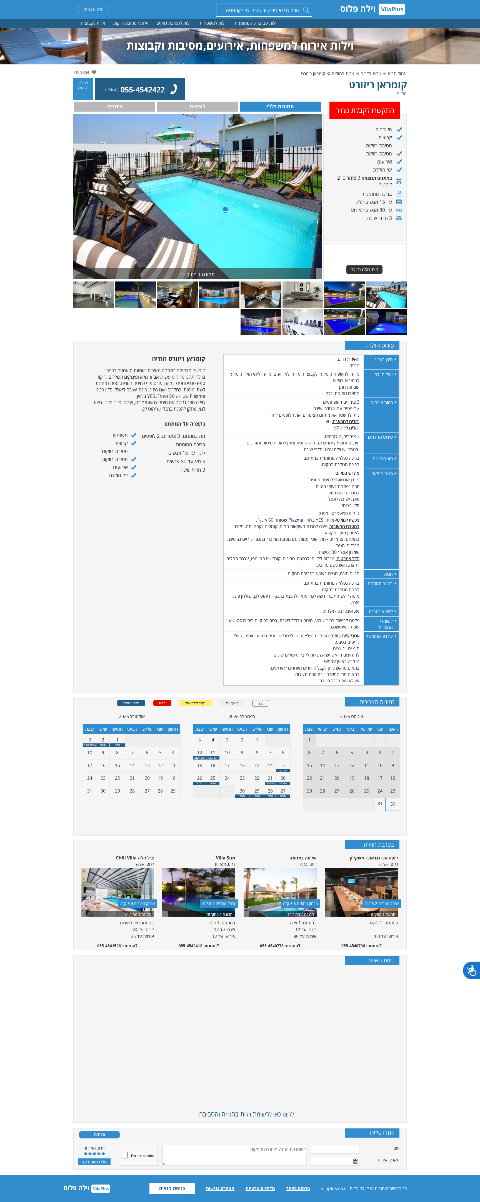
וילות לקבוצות (93, 23)
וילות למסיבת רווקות (130, 23)
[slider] (94, 1153)
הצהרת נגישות (220, 1188)
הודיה (402, 93)
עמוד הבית (397, 74)
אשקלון (383, 864)
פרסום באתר (93, 9)
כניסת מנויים (172, 1188)
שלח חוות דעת (94, 1162)
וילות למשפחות (213, 23)
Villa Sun (225, 858)
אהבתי (81, 72)
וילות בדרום (371, 74)
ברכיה (302, 864)
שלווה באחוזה (303, 858)
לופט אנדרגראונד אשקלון (374, 858)
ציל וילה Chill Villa (135, 858)
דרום (394, 864)
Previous (77, 898)
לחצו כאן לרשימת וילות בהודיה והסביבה (246, 1114)
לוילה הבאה (83, 85)
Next (403, 898)
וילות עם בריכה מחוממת (256, 23)
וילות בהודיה (343, 74)
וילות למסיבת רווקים (174, 23)
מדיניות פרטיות (260, 1188)
